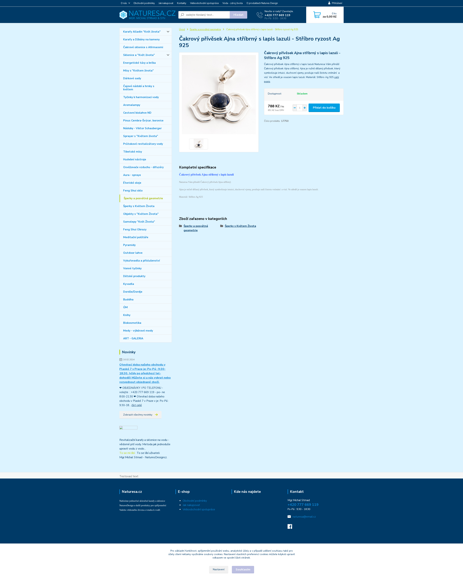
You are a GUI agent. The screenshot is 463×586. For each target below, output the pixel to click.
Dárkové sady (132, 78)
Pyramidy (129, 245)
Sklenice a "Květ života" (139, 55)
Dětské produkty (134, 276)
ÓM (125, 307)
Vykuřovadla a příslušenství (141, 260)
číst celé (136, 405)
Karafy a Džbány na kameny (141, 39)
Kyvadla (128, 284)
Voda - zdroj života (232, 3)
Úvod (182, 29)
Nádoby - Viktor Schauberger (142, 128)
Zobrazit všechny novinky (137, 414)
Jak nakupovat (166, 3)
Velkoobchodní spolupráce (204, 3)
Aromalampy (131, 105)
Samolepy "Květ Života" (139, 222)
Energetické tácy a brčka (139, 63)
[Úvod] (147, 14)
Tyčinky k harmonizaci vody (141, 97)
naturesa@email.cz (304, 516)
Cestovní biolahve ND (137, 113)
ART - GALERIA (133, 338)
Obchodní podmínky (144, 3)
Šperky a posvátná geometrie (143, 198)
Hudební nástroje (134, 159)
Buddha (128, 299)
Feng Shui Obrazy (134, 229)
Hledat (238, 15)
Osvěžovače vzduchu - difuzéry (143, 167)
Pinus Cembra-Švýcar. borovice (143, 120)
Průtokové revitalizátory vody (143, 144)
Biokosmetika (132, 323)
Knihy (126, 315)
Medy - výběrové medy (138, 330)
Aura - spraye (132, 175)
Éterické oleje (132, 183)
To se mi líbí (127, 453)
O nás (124, 3)
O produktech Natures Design (262, 3)
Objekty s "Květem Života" (141, 214)
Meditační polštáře (135, 237)
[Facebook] (292, 527)
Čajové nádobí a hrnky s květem (138, 87)
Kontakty (181, 3)
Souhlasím (243, 570)
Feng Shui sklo (133, 190)
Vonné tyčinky (132, 268)
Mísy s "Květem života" (138, 70)
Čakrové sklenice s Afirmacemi (143, 47)
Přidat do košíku (324, 108)
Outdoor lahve (133, 253)
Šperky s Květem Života (138, 206)
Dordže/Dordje (132, 292)
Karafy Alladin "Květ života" (142, 31)
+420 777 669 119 (277, 15)
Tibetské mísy (132, 151)
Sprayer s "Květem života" (140, 136)
